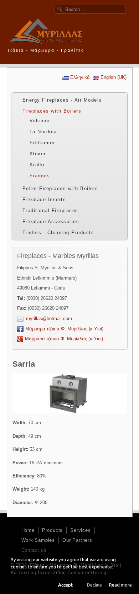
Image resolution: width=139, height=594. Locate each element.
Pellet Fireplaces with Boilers (60, 188)
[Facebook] (113, 49)
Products (52, 530)
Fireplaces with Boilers (52, 111)
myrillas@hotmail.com (49, 318)
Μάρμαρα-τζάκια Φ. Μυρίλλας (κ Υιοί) (64, 328)
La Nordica (43, 131)
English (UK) (113, 77)
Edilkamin (42, 142)
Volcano (40, 120)
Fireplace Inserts (44, 199)
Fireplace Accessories (50, 221)
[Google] (123, 49)
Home (28, 530)
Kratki (37, 164)
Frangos (40, 175)
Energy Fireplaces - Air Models (62, 100)
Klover (38, 153)
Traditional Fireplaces (50, 210)
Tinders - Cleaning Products (58, 232)
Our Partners (77, 540)
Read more (120, 584)
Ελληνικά (79, 77)
